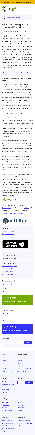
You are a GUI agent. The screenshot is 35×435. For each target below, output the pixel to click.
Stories (20, 410)
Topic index (21, 407)
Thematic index (7, 292)
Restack (5, 314)
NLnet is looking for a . (15, 299)
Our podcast (5, 387)
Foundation (5, 358)
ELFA (4, 321)
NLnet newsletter (7, 420)
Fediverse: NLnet (7, 381)
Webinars (20, 363)
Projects (8, 17)
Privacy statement (7, 371)
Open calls (5, 402)
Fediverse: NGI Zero (8, 384)
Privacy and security (8, 271)
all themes (10, 274)
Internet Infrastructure (9, 268)
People (4, 360)
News (19, 358)
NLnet (27, 208)
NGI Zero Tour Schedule (25, 368)
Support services (7, 410)
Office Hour (21, 366)
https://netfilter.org (8, 234)
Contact (4, 368)
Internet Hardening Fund (9, 266)
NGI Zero (4, 407)
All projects (6, 288)
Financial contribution (24, 420)
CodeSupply (6, 317)
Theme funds (6, 405)
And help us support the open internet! (15, 328)
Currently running (8, 285)
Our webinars (5, 389)
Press (3, 363)
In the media (5, 366)
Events (20, 360)
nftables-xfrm (16, 17)
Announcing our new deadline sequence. (17, 2)
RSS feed (4, 392)
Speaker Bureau (22, 371)
